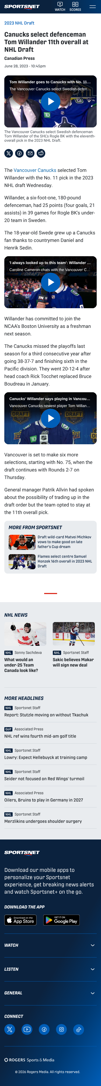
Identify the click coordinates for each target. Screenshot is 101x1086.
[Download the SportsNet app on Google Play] (61, 919)
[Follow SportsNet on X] (9, 1029)
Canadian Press (19, 58)
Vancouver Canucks (35, 170)
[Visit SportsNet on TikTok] (78, 1029)
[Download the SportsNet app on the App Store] (20, 919)
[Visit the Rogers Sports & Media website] (29, 1060)
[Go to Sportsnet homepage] (22, 7)
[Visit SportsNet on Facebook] (44, 1029)
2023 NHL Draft (19, 23)
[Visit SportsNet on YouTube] (27, 1029)
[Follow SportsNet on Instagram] (61, 1029)
